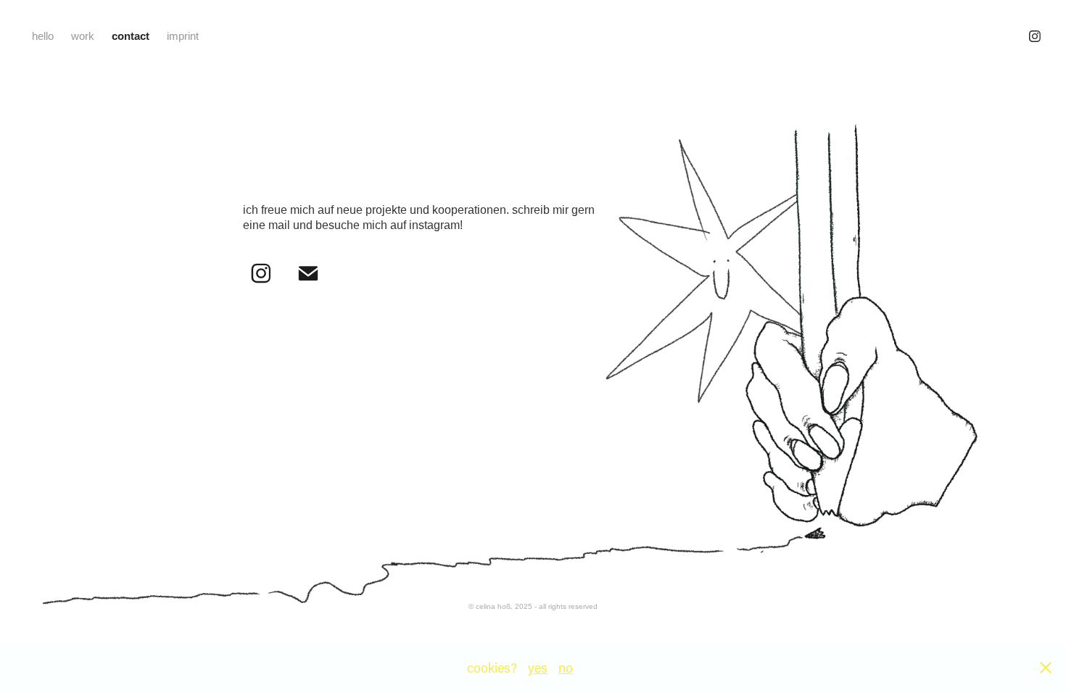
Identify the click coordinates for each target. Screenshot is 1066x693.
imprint (183, 36)
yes (538, 667)
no (565, 667)
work (82, 36)
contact (130, 36)
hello (43, 36)
